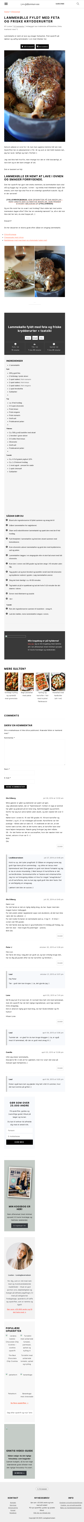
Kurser (13, 1510)
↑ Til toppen (42, 1489)
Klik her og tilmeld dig (42, 1513)
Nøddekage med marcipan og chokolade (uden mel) (25, 240)
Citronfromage (10, 234)
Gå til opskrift (28, 46)
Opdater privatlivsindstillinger (71, 1502)
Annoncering (13, 1508)
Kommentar (9, 738)
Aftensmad (15, 12)
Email (35, 338)
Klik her (31, 644)
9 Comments (19, 26)
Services (13, 1505)
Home (6, 12)
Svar (60, 847)
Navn (7, 769)
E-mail (7, 778)
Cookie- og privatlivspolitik (71, 1505)
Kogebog (13, 1513)
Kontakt (13, 1502)
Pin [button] (41, 338)
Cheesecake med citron (14, 237)
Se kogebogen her (19, 1225)
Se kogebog (43, 46)
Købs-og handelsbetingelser (71, 1508)
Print (28, 338)
